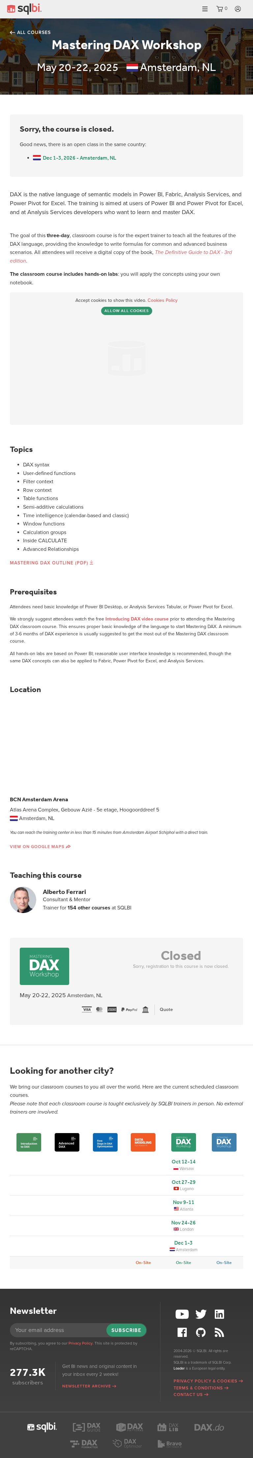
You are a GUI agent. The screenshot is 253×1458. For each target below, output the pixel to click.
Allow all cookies (126, 310)
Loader (179, 1368)
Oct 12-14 (184, 1161)
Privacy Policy (81, 1343)
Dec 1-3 (183, 1243)
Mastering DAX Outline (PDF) (49, 563)
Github (201, 1332)
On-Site (143, 1262)
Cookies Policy (163, 300)
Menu (205, 9)
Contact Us (188, 1394)
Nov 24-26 (183, 1223)
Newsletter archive (86, 1386)
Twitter (201, 1314)
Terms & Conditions (198, 1388)
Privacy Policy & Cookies (206, 1381)
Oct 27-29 (184, 1182)
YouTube (183, 1314)
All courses (34, 32)
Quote (166, 1009)
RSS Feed (220, 1332)
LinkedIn (220, 1314)
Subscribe (126, 1330)
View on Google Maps (37, 846)
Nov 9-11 (183, 1202)
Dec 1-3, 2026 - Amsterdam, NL (78, 158)
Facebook (183, 1332)
